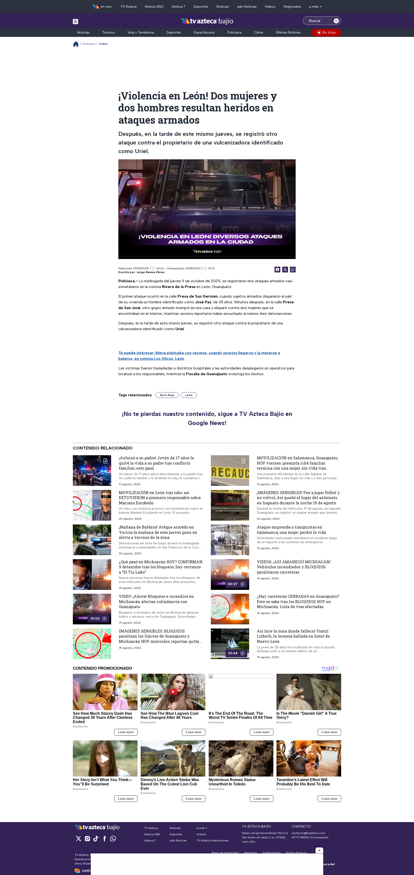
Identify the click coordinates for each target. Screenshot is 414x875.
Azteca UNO (154, 7)
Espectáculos (204, 32)
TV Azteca (129, 7)
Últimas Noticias (288, 32)
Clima (258, 32)
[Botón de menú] (75, 21)
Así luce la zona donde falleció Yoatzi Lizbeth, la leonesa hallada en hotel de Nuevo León (293, 636)
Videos (270, 7)
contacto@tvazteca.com (308, 833)
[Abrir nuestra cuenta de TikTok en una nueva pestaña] (96, 838)
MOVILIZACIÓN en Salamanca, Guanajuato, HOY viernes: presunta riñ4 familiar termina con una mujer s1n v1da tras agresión (297, 465)
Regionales (292, 7)
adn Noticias (247, 7)
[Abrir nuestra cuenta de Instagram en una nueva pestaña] (87, 838)
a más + (315, 7)
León (188, 395)
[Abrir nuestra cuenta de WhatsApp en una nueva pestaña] (113, 838)
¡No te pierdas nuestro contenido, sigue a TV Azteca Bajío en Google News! (207, 418)
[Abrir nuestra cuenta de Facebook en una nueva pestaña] (104, 838)
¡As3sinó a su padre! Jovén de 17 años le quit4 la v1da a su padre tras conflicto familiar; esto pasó (156, 463)
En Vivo (329, 32)
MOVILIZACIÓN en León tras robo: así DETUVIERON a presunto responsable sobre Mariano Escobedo (160, 497)
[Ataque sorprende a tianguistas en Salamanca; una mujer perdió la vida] (230, 539)
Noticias (223, 7)
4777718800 (300, 837)
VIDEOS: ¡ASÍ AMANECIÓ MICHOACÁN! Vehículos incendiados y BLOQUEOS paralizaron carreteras (294, 567)
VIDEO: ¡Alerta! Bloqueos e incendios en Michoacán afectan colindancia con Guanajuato (156, 601)
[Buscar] (336, 20)
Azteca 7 (178, 7)
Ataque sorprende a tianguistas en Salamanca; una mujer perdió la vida (291, 529)
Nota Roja (167, 395)
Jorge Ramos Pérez (151, 272)
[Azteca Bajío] (207, 21)
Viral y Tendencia (140, 32)
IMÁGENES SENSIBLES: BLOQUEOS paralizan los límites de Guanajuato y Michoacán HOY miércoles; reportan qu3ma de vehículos (160, 638)
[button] (319, 850)
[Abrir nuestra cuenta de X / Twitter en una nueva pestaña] (78, 838)
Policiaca (234, 32)
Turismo (108, 32)
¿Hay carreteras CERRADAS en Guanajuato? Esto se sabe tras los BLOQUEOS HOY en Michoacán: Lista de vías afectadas (298, 601)
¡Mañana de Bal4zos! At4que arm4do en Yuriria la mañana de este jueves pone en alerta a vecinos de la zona (158, 532)
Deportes (201, 7)
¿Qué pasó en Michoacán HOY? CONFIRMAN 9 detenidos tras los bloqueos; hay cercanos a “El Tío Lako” (160, 567)
